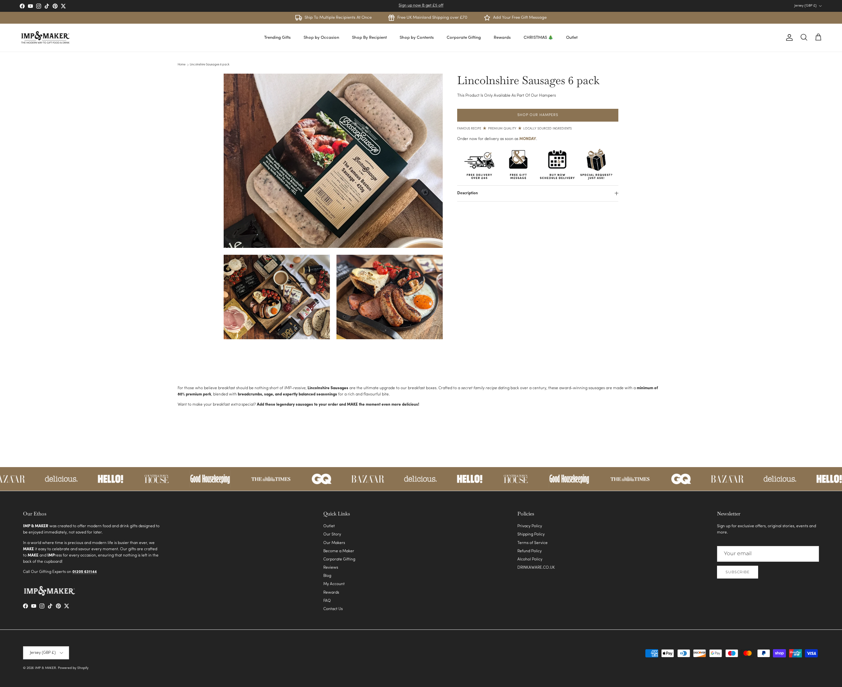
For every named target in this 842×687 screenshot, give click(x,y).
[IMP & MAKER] (45, 37)
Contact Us (333, 609)
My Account (334, 584)
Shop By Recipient (369, 38)
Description (467, 193)
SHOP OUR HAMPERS (537, 115)
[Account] (788, 37)
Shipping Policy (531, 534)
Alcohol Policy (529, 559)
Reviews (330, 568)
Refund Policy (529, 551)
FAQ (327, 601)
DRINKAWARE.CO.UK (536, 568)
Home (182, 64)
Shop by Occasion (321, 38)
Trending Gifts (277, 38)
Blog (327, 576)
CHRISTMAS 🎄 (538, 38)
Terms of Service (532, 543)
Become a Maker (338, 551)
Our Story (332, 534)
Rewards (502, 38)
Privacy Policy (529, 526)
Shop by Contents (417, 38)
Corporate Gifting (464, 38)
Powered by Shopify (73, 668)
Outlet (572, 38)
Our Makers (334, 543)
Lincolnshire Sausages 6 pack (209, 64)
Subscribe (738, 572)
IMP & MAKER (45, 668)
